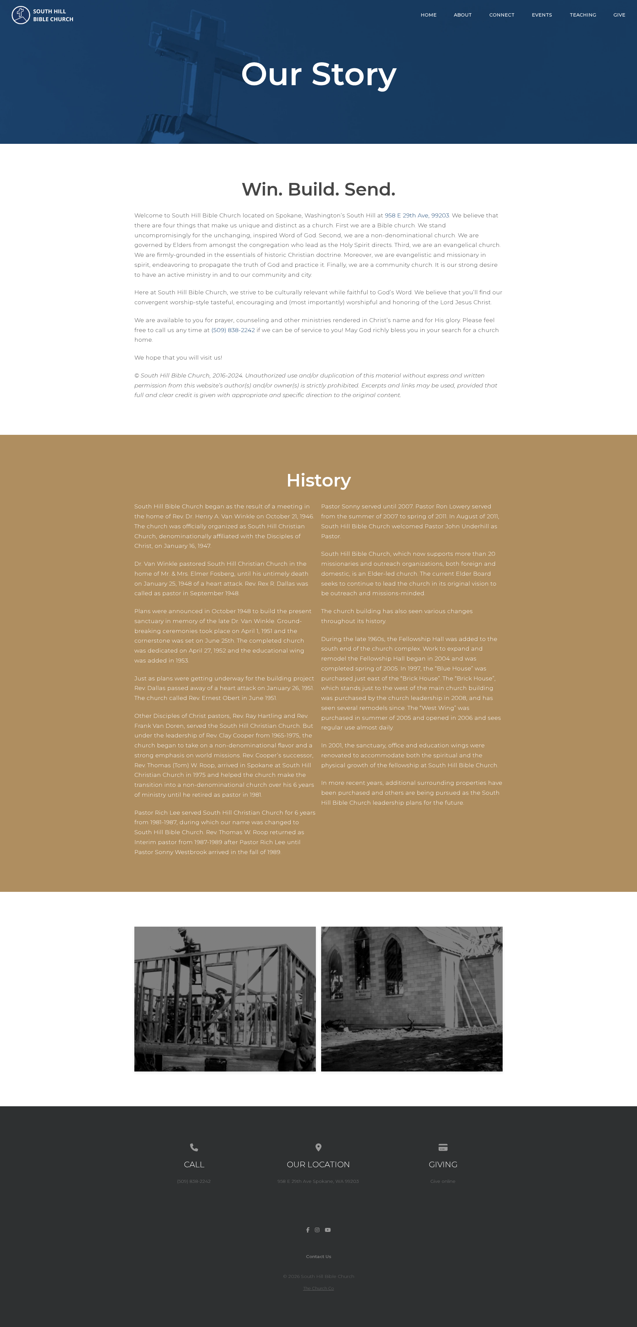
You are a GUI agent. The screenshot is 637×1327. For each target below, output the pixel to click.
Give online (443, 1181)
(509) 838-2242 (233, 329)
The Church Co (318, 1288)
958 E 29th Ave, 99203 (417, 215)
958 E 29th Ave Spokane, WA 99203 (318, 1181)
